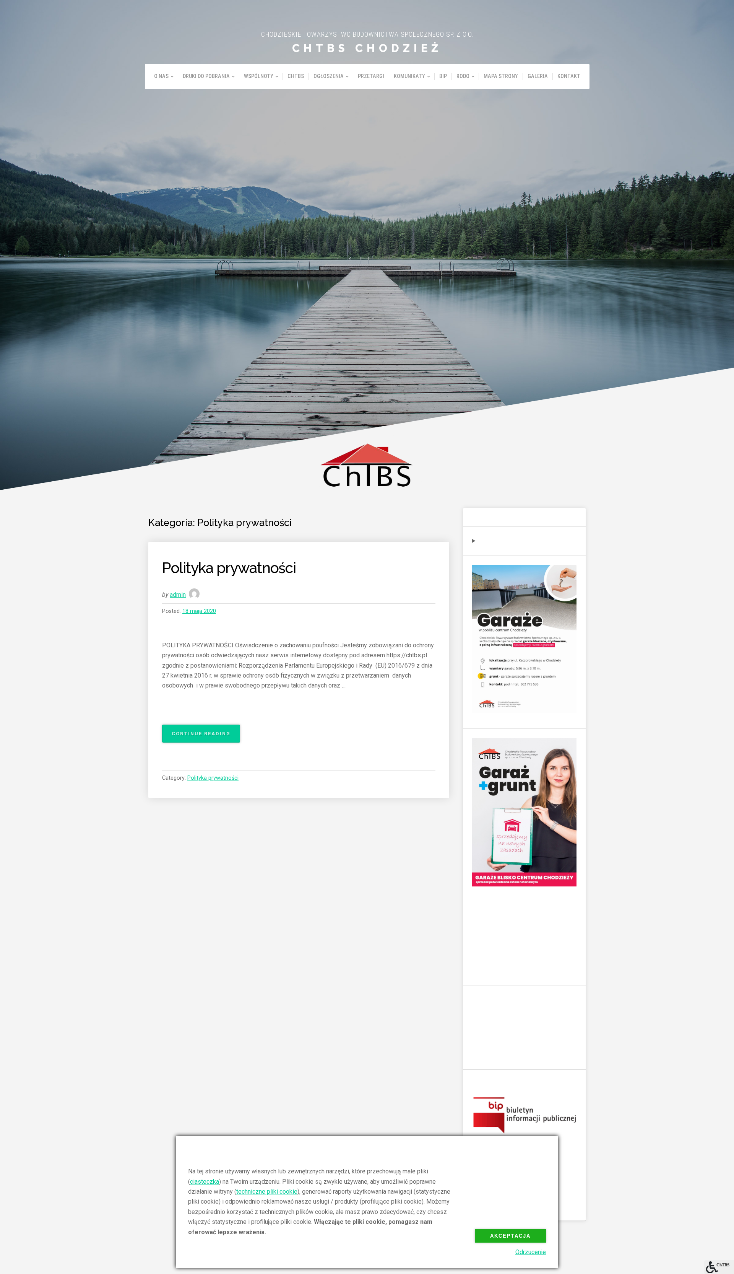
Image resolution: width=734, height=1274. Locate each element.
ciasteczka (204, 1181)
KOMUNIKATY (409, 76)
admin (178, 594)
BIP (443, 76)
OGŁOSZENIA (328, 76)
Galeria (538, 76)
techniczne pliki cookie (266, 1191)
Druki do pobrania (206, 76)
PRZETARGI (371, 76)
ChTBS (295, 76)
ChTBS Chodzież (367, 48)
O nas (161, 76)
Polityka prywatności (229, 568)
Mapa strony (501, 76)
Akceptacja (510, 1236)
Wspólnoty (258, 76)
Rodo (462, 76)
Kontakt (568, 76)
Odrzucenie (530, 1252)
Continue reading (206, 736)
